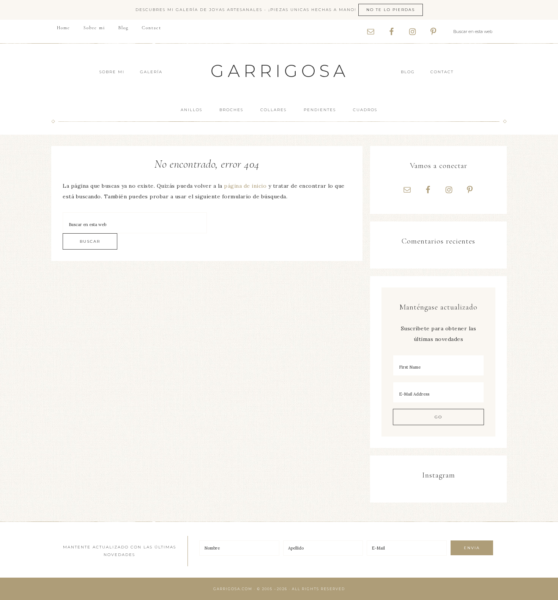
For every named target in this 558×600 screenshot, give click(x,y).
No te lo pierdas (390, 9)
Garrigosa (280, 70)
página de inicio (245, 185)
